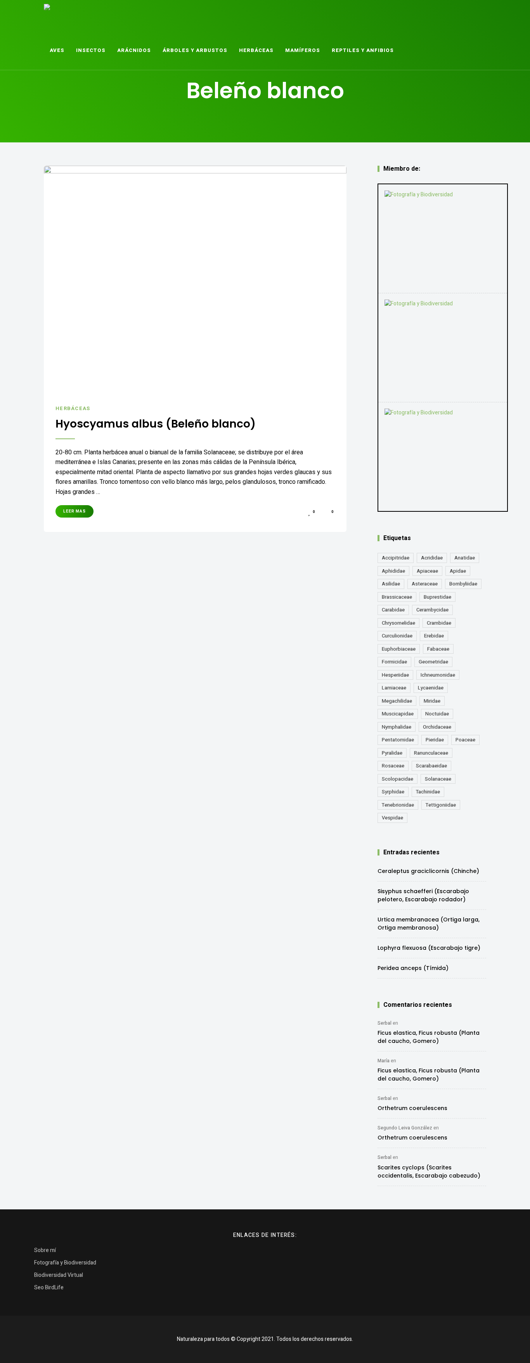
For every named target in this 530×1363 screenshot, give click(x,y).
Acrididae (432, 557)
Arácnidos (134, 50)
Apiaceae (427, 571)
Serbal (384, 1023)
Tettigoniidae (441, 805)
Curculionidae (397, 635)
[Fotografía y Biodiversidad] (443, 239)
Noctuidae (437, 713)
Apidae (458, 571)
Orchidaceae (437, 727)
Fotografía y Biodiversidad (65, 1263)
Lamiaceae (394, 687)
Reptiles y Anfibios (363, 50)
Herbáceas (256, 50)
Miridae (432, 701)
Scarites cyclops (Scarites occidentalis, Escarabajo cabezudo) (429, 1171)
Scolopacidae (397, 779)
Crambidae (439, 623)
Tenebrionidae (398, 805)
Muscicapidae (398, 713)
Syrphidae (393, 791)
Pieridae (435, 739)
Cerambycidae (432, 609)
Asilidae (391, 583)
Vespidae (392, 817)
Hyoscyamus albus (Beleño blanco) (155, 424)
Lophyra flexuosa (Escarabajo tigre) (429, 948)
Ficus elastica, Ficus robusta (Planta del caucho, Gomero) (429, 1037)
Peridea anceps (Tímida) (413, 968)
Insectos (91, 50)
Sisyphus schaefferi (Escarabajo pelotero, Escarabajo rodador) (423, 895)
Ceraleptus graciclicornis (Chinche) (428, 871)
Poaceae (465, 739)
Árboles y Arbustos (195, 50)
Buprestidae (437, 597)
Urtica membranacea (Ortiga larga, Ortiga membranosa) (429, 924)
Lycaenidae (430, 687)
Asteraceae (425, 583)
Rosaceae (393, 765)
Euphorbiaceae (399, 649)
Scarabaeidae (431, 765)
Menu (438, 50)
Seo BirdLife (49, 1287)
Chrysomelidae (398, 623)
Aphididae (393, 571)
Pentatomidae (398, 739)
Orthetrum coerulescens (412, 1108)
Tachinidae (428, 791)
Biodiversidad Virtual (58, 1275)
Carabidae (393, 609)
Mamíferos (302, 50)
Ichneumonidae (438, 675)
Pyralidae (392, 753)
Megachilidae (397, 701)
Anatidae (464, 557)
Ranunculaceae (431, 753)
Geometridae (433, 661)
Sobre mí (45, 1250)
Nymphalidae (396, 727)
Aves (57, 50)
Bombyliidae (463, 583)
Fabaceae (438, 649)
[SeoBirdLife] (443, 457)
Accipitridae (395, 557)
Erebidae (434, 635)
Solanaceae (438, 779)
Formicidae (394, 661)
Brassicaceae (397, 597)
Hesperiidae (395, 675)
